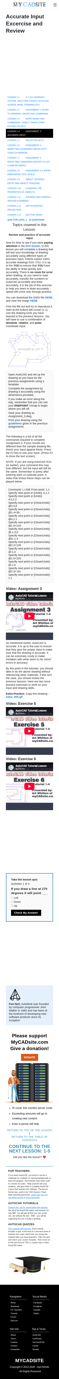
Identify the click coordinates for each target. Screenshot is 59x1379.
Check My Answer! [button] (26, 912)
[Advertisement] (29, 65)
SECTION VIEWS (24, 215)
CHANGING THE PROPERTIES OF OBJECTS (24, 190)
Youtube (36, 1310)
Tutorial (14, 1313)
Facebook (37, 1303)
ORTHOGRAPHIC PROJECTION (25, 208)
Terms (13, 1338)
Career (35, 1346)
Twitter (36, 1313)
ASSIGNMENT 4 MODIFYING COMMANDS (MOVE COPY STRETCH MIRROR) (27, 149)
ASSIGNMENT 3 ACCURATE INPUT (24, 133)
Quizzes (14, 1320)
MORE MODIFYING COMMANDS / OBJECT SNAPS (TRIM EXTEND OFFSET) (26, 122)
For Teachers (16, 1310)
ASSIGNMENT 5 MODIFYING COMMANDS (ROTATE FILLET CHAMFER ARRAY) (28, 162)
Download (15, 1306)
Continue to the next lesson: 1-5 (29, 1148)
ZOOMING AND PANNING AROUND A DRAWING (29, 199)
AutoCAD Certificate (37, 1337)
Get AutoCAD (38, 1342)
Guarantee (15, 1349)
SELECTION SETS (25, 140)
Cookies (14, 1342)
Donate (29, 1057)
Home (13, 1303)
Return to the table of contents (30, 1138)
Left (16, 898)
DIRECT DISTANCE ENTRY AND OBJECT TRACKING (25, 181)
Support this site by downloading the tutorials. (28, 1207)
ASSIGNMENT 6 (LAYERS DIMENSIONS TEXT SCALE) (29, 172)
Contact (14, 1346)
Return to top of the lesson (29, 1130)
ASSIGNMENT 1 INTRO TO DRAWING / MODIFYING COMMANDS (28, 112)
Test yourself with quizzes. (20, 1229)
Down (17, 901)
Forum (13, 1317)
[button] (55, 4)
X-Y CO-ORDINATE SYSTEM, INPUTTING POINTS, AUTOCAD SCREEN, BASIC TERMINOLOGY (28, 101)
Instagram (37, 1306)
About (13, 1335)
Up (15, 905)
